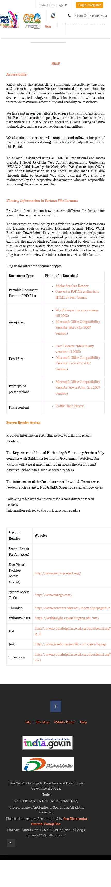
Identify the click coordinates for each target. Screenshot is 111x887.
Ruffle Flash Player (70, 406)
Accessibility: (16, 74)
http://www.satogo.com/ (53, 595)
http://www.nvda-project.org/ (58, 573)
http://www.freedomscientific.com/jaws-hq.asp (70, 644)
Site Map (42, 722)
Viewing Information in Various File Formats (42, 201)
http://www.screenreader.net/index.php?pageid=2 (72, 608)
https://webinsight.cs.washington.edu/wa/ (67, 618)
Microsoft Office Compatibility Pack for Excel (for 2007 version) (78, 363)
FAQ (28, 722)
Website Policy (64, 722)
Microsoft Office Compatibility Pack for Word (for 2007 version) (78, 328)
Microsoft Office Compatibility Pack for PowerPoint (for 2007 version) (78, 388)
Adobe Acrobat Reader (72, 286)
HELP (55, 63)
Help (83, 722)
